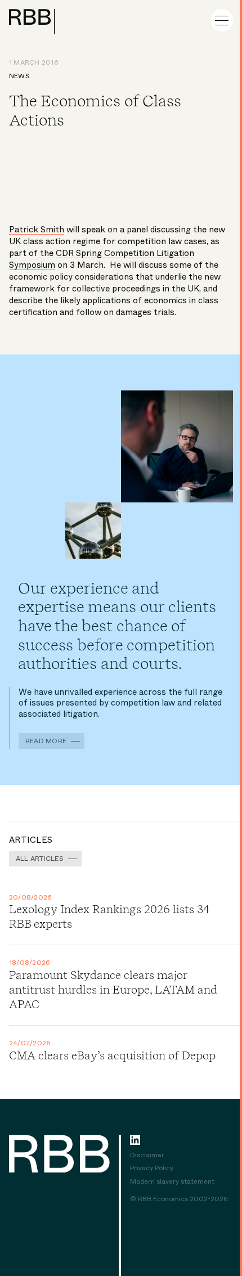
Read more (45, 741)
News (19, 76)
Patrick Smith (36, 229)
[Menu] (221, 20)
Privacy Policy (151, 1168)
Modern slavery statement (172, 1182)
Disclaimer (147, 1155)
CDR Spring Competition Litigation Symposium (101, 259)
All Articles (40, 858)
